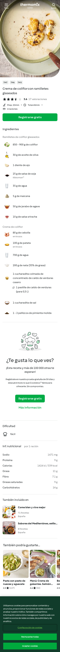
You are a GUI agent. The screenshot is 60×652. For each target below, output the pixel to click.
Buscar (53, 8)
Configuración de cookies (30, 627)
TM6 (13, 82)
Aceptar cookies (30, 646)
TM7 (6, 82)
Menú (6, 8)
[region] (30, 624)
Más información (30, 407)
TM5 (20, 82)
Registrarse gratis (30, 117)
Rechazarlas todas (30, 637)
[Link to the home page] (30, 6)
